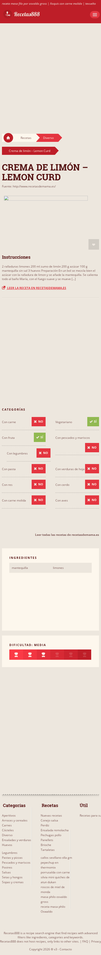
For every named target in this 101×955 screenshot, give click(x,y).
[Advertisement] (50, 73)
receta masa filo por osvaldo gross (24, 3)
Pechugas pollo (51, 835)
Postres (7, 867)
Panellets (47, 840)
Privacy (96, 941)
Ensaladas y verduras (16, 840)
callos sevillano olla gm (56, 858)
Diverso (48, 138)
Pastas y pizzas (12, 858)
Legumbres (9, 853)
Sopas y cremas (13, 882)
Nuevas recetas (51, 815)
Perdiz (45, 825)
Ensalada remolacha (55, 830)
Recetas (26, 138)
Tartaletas (48, 850)
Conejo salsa (49, 820)
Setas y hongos (12, 877)
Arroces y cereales (14, 820)
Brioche (46, 845)
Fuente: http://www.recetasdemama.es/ (29, 186)
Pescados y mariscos (16, 862)
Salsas (6, 872)
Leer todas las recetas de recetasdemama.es (67, 535)
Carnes (7, 825)
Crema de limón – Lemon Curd (29, 151)
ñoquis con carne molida (66, 3)
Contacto (66, 949)
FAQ (85, 941)
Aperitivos (9, 815)
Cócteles (8, 830)
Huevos (7, 845)
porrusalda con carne (55, 872)
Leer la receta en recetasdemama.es (36, 288)
